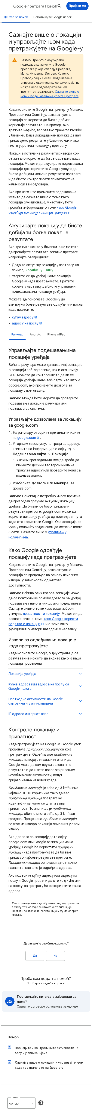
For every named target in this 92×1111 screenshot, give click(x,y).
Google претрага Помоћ (35, 6)
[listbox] (21, 1103)
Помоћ (13, 1037)
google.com (26, 438)
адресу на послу (25, 323)
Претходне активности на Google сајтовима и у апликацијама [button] (35, 701)
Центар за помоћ (16, 17)
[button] (7, 6)
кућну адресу (22, 317)
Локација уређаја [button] (22, 674)
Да (35, 956)
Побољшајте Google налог (52, 17)
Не (55, 956)
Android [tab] (35, 334)
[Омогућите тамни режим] (41, 1102)
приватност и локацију (41, 614)
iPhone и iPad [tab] (56, 334)
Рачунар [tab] (17, 334)
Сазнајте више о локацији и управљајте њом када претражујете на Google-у (49, 1065)
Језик (15, 1097)
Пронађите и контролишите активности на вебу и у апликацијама (46, 1050)
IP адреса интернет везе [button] (28, 714)
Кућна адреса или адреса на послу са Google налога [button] (38, 686)
